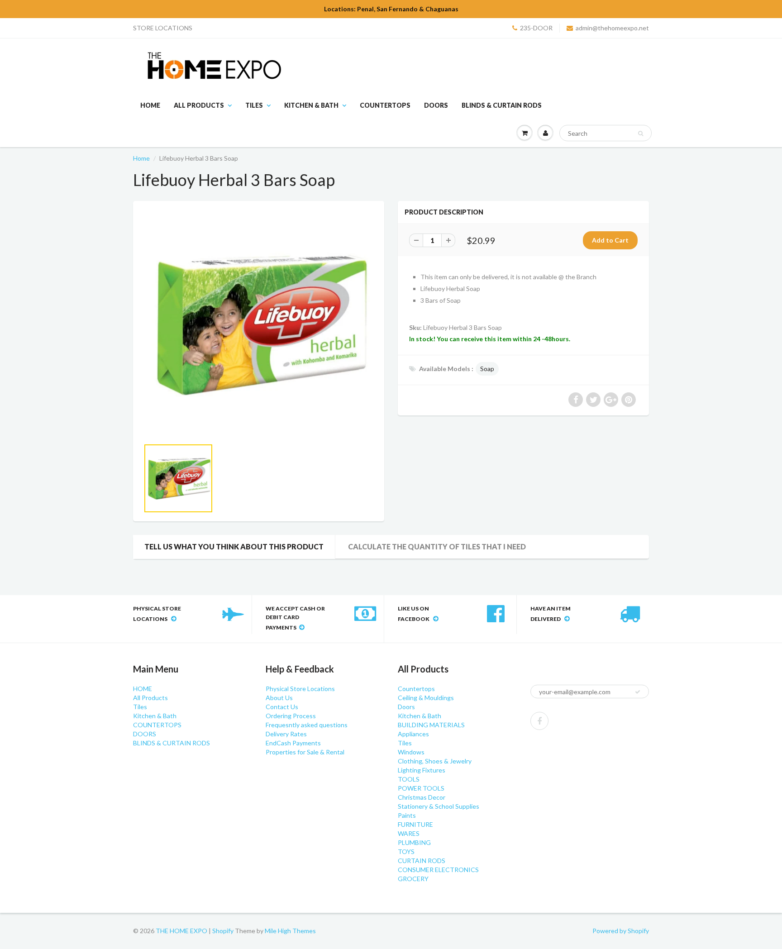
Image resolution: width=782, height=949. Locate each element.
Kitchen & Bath (311, 105)
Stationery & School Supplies (438, 806)
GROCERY (413, 878)
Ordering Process (291, 716)
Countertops (416, 688)
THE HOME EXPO (182, 931)
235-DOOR (536, 28)
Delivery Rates (286, 734)
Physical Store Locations (300, 688)
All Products (199, 105)
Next (408, 489)
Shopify (223, 931)
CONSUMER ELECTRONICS (438, 869)
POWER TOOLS (421, 788)
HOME (150, 105)
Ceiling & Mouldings (426, 697)
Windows (411, 752)
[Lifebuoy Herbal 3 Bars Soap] (258, 324)
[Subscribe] (637, 692)
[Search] (641, 133)
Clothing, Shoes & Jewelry (435, 761)
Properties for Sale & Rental (305, 752)
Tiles (254, 105)
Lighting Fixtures (421, 770)
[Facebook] (539, 721)
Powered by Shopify (620, 931)
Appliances (413, 734)
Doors (406, 707)
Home (141, 158)
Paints (407, 815)
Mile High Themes (290, 931)
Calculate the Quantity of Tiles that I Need (437, 546)
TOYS (406, 851)
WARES (409, 833)
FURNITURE (415, 824)
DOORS (436, 105)
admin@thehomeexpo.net (612, 28)
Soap (487, 368)
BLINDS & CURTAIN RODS (502, 105)
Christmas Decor (421, 797)
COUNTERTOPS (385, 105)
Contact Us (282, 707)
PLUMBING (414, 842)
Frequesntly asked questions (307, 725)
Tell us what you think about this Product (234, 546)
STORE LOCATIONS (162, 28)
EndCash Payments (293, 743)
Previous (111, 489)
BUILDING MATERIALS (431, 725)
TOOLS (409, 779)
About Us (279, 697)
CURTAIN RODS (421, 860)
